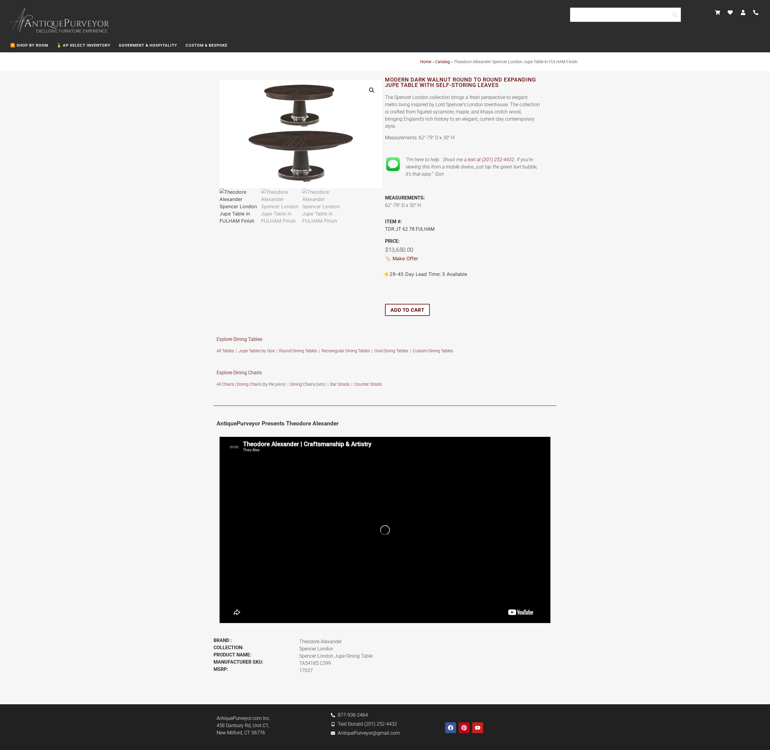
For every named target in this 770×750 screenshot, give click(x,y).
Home (425, 61)
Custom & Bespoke (206, 45)
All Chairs (225, 384)
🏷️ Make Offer (401, 258)
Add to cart (407, 310)
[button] (371, 90)
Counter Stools (368, 384)
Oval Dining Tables (391, 350)
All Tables (225, 350)
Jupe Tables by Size (257, 350)
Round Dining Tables (298, 350)
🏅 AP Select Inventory (83, 45)
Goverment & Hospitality (148, 45)
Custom (420, 350)
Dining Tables (440, 350)
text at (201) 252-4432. (492, 159)
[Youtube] (477, 727)
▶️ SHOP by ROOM (29, 45)
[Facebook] (450, 727)
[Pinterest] (464, 727)
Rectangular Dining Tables (346, 350)
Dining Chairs (249, 384)
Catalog (442, 61)
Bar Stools (340, 384)
